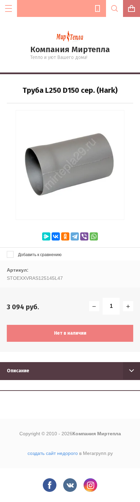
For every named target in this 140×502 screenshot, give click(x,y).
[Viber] (84, 236)
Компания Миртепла (70, 49)
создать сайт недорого (53, 453)
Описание (18, 371)
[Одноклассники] (65, 236)
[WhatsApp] (94, 236)
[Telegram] (75, 236)
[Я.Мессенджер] (46, 236)
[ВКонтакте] (56, 236)
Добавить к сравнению (39, 254)
